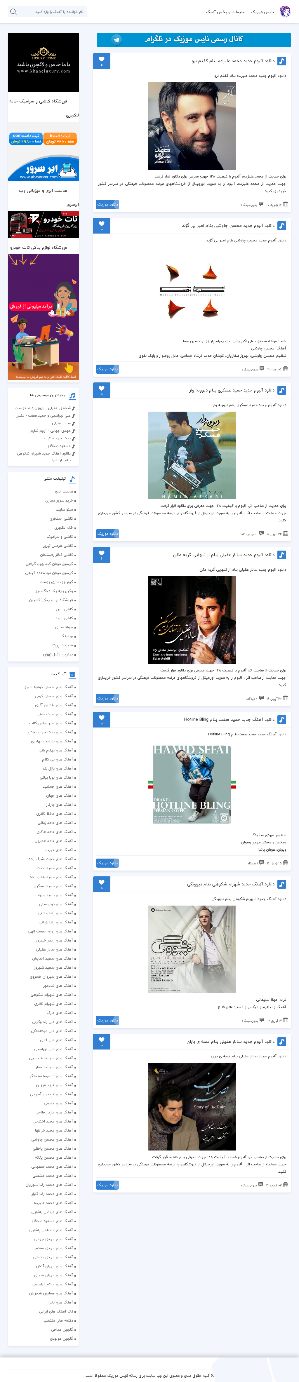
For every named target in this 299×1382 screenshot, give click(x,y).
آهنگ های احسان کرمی (54, 696)
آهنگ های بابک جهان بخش (50, 732)
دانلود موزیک (107, 204)
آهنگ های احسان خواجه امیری (48, 687)
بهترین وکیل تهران (58, 654)
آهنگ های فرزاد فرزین (54, 1085)
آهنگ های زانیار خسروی (53, 940)
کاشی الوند (64, 618)
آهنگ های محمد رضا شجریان (49, 1184)
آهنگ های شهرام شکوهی (52, 994)
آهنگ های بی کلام (57, 759)
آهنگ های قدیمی (58, 1103)
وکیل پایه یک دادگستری (53, 591)
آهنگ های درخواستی (56, 904)
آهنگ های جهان (59, 795)
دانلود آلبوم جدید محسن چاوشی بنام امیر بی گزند (228, 225)
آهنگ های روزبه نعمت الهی (50, 931)
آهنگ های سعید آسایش (52, 958)
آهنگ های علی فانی (56, 1040)
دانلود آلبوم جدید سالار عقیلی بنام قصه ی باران (230, 1041)
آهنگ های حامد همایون (53, 841)
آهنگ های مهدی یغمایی (53, 1257)
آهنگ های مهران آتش (54, 1266)
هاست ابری (64, 491)
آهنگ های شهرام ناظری (53, 1003)
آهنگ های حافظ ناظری (54, 813)
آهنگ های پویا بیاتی (56, 777)
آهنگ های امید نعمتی (54, 714)
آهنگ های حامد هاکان (55, 831)
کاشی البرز (64, 609)
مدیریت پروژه (62, 645)
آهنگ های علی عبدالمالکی (52, 1031)
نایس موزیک (262, 11)
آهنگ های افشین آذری (54, 705)
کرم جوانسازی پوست (56, 582)
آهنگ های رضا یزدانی (56, 922)
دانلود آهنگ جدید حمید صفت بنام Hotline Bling (229, 719)
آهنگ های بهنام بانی (56, 750)
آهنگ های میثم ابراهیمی (52, 1284)
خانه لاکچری (63, 527)
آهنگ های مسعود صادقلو (52, 1221)
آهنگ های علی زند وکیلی (52, 1022)
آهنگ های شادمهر (58, 985)
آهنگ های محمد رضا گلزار (52, 1193)
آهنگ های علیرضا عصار (54, 1067)
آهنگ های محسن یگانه (54, 1157)
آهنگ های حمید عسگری (53, 886)
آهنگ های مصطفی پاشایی (51, 1230)
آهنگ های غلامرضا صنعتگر (51, 1076)
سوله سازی (64, 627)
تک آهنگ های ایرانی (56, 1311)
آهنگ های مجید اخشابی (53, 1121)
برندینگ (66, 636)
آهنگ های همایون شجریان (51, 1293)
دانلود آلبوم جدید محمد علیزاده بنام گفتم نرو (233, 61)
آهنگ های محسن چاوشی (52, 1139)
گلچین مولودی (61, 1338)
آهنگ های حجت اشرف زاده (51, 859)
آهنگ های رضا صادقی (55, 913)
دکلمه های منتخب (58, 1320)
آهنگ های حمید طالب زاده (51, 877)
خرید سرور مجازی (59, 500)
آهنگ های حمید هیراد (55, 895)
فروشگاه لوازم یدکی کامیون (51, 600)
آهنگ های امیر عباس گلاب (51, 723)
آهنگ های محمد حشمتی (52, 1175)
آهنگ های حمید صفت (54, 868)
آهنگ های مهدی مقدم (54, 1248)
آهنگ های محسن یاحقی (53, 1148)
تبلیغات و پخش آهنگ (226, 11)
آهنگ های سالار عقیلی (54, 949)
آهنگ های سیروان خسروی (51, 976)
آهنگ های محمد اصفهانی (52, 1166)
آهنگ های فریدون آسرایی (51, 1094)
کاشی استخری (61, 518)
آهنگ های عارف (60, 1012)
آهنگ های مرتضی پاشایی (52, 1212)
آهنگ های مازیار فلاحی (54, 1112)
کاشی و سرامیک (59, 536)
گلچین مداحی (62, 1329)
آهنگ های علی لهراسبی (53, 1049)
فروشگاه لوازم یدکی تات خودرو (38, 247)
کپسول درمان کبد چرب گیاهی (49, 564)
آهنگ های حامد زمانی (55, 822)
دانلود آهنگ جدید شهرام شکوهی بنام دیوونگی (230, 884)
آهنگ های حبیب (59, 850)
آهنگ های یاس (60, 1302)
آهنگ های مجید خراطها (54, 1130)
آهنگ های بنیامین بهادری (52, 741)
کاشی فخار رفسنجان (56, 554)
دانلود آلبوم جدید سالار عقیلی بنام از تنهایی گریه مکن (223, 554)
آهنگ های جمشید (58, 786)
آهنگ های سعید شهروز (53, 967)
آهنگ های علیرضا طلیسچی (51, 1058)
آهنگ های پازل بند (58, 768)
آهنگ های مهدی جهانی (53, 1239)
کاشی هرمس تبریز (58, 545)
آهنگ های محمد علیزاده (53, 1203)
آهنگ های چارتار (59, 804)
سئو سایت (64, 509)
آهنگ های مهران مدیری (53, 1275)
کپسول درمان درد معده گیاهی (49, 573)
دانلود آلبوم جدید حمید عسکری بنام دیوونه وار (232, 390)
